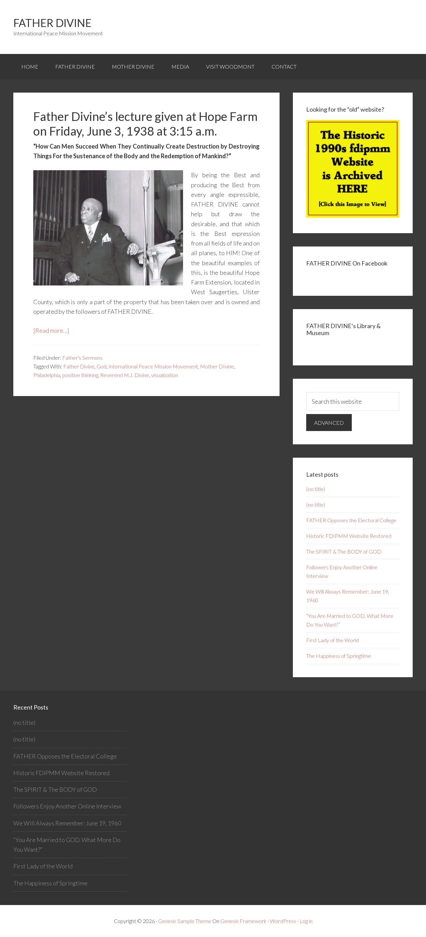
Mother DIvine (217, 366)
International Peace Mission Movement (153, 366)
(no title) (315, 489)
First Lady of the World (332, 640)
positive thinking (80, 375)
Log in (306, 921)
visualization (164, 375)
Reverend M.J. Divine (124, 375)
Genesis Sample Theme (184, 921)
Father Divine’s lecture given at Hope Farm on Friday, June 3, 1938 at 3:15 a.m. (145, 123)
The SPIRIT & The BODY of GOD (343, 551)
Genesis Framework (243, 921)
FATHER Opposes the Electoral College (351, 520)
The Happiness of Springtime (338, 656)
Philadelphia (46, 375)
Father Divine (52, 22)
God (101, 366)
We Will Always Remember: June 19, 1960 (67, 823)
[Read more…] (51, 330)
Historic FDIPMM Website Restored (348, 536)
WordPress (283, 921)
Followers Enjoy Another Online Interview (67, 806)
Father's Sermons (82, 357)
